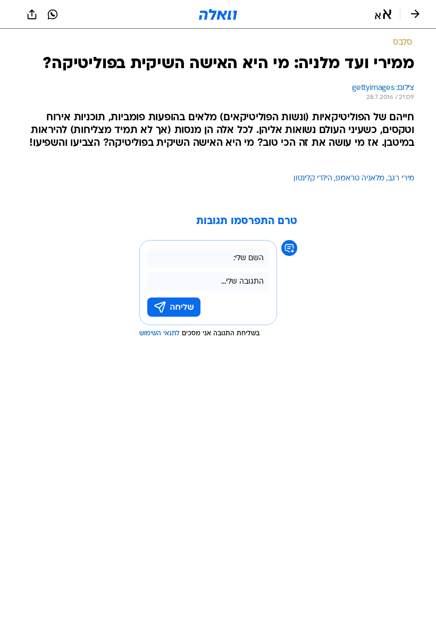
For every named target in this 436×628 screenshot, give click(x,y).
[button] (383, 14)
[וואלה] (218, 14)
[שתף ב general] (32, 14)
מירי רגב (401, 178)
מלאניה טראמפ (360, 178)
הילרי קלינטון (313, 178)
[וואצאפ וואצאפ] (52, 14)
